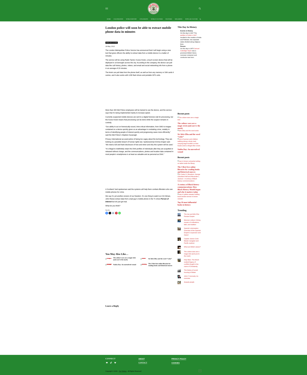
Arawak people (189, 282)
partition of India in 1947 (188, 35)
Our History (123, 371)
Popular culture (111, 42)
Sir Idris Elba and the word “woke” (160, 259)
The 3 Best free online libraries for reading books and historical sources (160, 264)
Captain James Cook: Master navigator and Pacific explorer (191, 241)
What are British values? (192, 247)
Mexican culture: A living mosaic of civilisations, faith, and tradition (192, 222)
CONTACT (142, 363)
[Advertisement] (139, 94)
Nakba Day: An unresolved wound (124, 264)
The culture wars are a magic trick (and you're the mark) (192, 254)
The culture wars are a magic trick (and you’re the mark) (124, 259)
